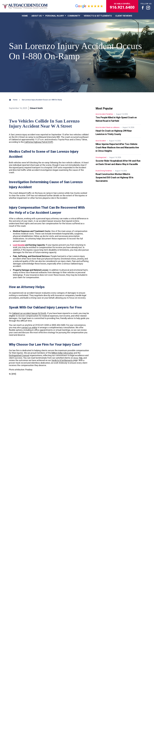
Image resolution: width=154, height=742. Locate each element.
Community (74, 15)
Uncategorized (101, 157)
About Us (36, 15)
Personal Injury (54, 15)
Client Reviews (123, 15)
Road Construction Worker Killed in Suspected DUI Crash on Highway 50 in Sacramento (114, 177)
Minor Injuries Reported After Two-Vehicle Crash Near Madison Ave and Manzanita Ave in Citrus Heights (117, 147)
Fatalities (109, 114)
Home (15, 100)
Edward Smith (36, 108)
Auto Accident (101, 114)
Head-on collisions (113, 127)
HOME (25, 15)
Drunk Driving (100, 171)
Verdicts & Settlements (98, 15)
